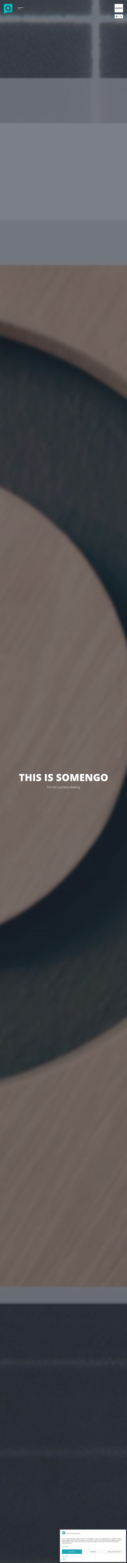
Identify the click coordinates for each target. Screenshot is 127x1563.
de (117, 16)
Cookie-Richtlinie (65, 1556)
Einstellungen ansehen (114, 1552)
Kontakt (118, 8)
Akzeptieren (72, 1552)
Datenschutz (64, 1557)
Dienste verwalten (65, 1546)
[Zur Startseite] (8, 9)
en (121, 16)
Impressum (64, 1559)
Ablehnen (93, 1552)
